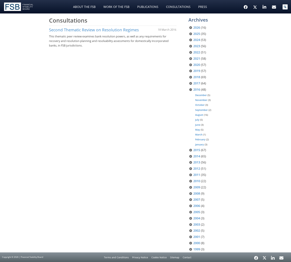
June (197, 124)
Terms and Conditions (116, 257)
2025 (196, 34)
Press (202, 7)
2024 (196, 40)
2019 (196, 71)
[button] (285, 6)
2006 (196, 206)
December (201, 95)
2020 (196, 65)
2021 (196, 58)
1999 (196, 249)
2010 (196, 181)
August (199, 114)
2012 (196, 168)
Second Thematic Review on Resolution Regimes (94, 30)
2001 (196, 237)
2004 (196, 218)
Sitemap (174, 257)
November (201, 100)
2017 (196, 83)
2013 (196, 162)
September (201, 110)
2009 (196, 187)
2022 (196, 52)
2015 (196, 150)
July (197, 119)
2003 (196, 224)
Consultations (178, 7)
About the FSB (84, 7)
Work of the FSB (116, 7)
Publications (147, 7)
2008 (196, 193)
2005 (196, 212)
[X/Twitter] (255, 2)
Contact (187, 257)
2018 (196, 77)
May (197, 129)
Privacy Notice (140, 257)
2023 (196, 46)
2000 (196, 243)
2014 (196, 156)
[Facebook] (256, 256)
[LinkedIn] (273, 256)
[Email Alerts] (281, 257)
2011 (196, 175)
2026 (196, 27)
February (200, 139)
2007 (196, 199)
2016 (196, 89)
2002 (196, 230)
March (198, 134)
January (199, 144)
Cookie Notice (159, 257)
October (200, 104)
